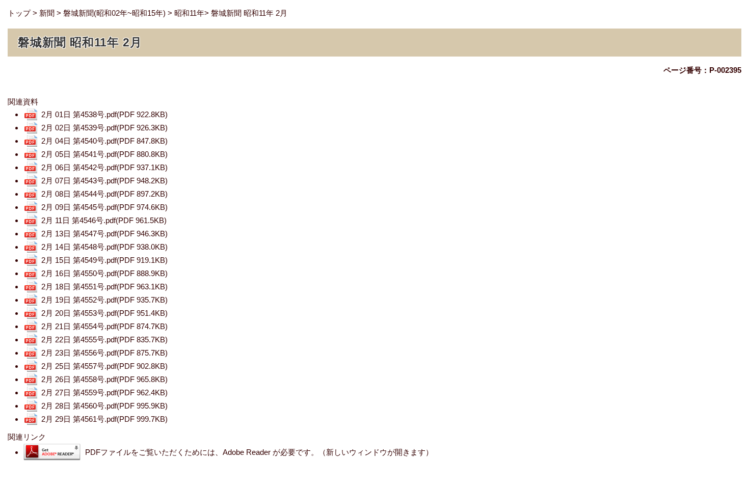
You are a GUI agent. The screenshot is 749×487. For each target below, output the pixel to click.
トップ (19, 13)
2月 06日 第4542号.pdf (104, 167)
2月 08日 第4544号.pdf (104, 194)
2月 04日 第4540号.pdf (104, 141)
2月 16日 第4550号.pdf (104, 273)
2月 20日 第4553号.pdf (104, 313)
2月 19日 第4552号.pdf (104, 299)
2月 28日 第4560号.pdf (104, 405)
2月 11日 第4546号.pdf (104, 220)
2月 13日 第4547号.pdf (104, 233)
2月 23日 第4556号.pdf (104, 352)
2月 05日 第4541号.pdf (104, 154)
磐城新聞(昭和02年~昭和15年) (114, 13)
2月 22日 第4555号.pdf (104, 339)
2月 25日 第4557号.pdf (104, 366)
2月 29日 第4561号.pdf (104, 419)
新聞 (47, 13)
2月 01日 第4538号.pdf (104, 114)
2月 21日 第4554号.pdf (104, 326)
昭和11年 (189, 13)
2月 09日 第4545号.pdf (104, 207)
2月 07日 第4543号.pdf (104, 180)
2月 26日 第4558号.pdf (104, 379)
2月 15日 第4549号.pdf (104, 260)
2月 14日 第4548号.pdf (104, 246)
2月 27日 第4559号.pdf (104, 392)
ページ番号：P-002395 (702, 70)
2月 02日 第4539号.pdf (104, 127)
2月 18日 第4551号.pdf (104, 286)
